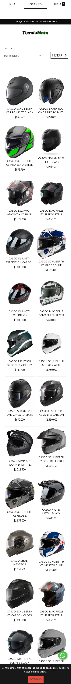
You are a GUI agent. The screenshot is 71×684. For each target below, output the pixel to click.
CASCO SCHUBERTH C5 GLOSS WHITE (51, 363)
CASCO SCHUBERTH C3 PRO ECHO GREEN (19, 162)
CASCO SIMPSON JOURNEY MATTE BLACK (19, 463)
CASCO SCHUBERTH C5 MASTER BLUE (51, 563)
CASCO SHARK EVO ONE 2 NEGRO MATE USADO (51, 110)
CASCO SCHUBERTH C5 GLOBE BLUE (51, 263)
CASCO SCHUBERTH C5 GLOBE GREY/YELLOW (19, 514)
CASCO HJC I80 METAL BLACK (51, 511)
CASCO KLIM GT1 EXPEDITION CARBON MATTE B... (20, 260)
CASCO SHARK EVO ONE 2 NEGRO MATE (20, 412)
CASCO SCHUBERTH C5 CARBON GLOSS (19, 613)
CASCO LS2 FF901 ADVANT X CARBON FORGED (51, 413)
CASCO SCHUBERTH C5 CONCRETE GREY (51, 663)
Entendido (36, 679)
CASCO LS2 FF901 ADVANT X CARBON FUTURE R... (19, 212)
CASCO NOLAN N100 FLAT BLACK (51, 160)
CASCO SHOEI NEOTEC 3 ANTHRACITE (19, 562)
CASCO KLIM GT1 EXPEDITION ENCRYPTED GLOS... (19, 313)
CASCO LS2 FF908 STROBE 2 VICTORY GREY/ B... (19, 363)
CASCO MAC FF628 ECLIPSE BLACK (19, 660)
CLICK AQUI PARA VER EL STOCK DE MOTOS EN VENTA (35, 21)
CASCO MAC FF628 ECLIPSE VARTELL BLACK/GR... (51, 212)
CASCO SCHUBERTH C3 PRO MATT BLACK (19, 110)
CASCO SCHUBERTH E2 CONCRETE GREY (51, 459)
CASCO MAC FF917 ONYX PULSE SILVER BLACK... (51, 313)
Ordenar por (7, 48)
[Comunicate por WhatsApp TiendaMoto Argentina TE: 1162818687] (62, 655)
